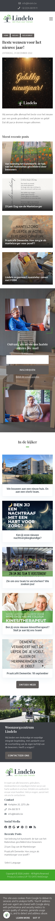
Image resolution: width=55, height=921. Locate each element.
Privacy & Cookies (15, 876)
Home (6, 35)
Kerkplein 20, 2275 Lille (18, 804)
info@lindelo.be (15, 814)
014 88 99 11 (14, 809)
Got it (36, 918)
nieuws (15, 35)
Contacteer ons (18, 755)
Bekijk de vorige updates (27, 376)
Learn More (23, 918)
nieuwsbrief (27, 35)
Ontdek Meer (27, 684)
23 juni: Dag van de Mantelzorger (20, 846)
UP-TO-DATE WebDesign (36, 876)
